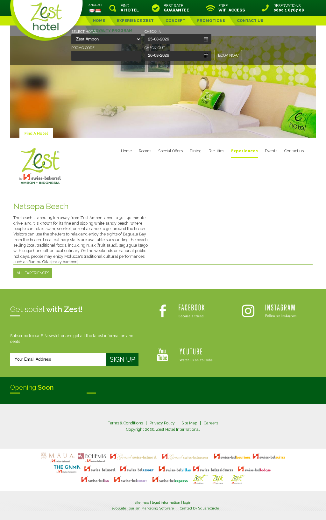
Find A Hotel (36, 133)
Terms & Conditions (125, 423)
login (187, 503)
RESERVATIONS (288, 8)
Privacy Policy (162, 423)
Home (126, 150)
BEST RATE (176, 8)
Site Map (189, 423)
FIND (130, 8)
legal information (166, 503)
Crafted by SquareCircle (199, 508)
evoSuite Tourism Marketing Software (143, 508)
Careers (211, 423)
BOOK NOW (228, 55)
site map (142, 503)
